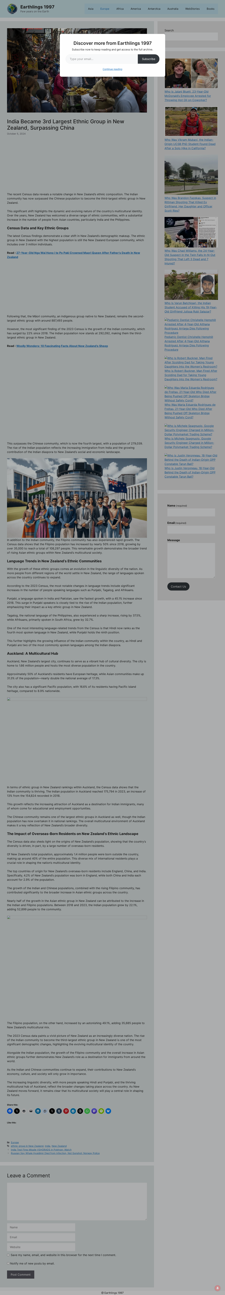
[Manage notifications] (217, 1288)
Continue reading (112, 69)
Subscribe (148, 59)
